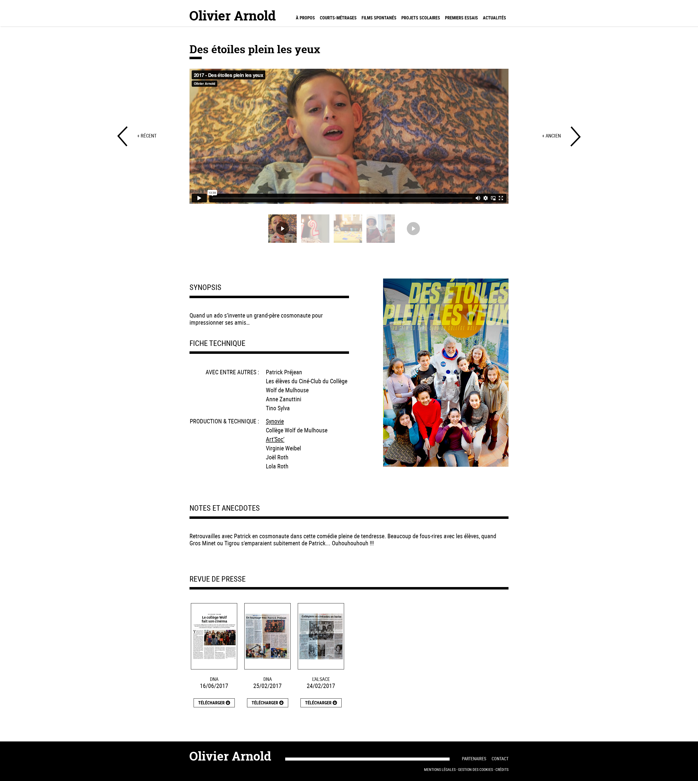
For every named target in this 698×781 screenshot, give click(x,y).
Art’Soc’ (275, 439)
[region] (349, 157)
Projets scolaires (420, 18)
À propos (305, 18)
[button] (282, 228)
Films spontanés (379, 18)
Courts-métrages (338, 18)
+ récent (147, 135)
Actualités (494, 18)
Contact (500, 759)
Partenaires (474, 759)
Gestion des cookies (475, 769)
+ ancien (551, 135)
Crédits (502, 769)
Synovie (275, 421)
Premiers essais (461, 18)
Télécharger (212, 703)
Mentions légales (440, 769)
